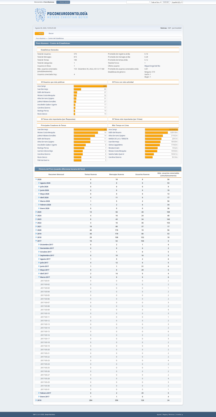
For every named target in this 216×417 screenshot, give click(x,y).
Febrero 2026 (45, 205)
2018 (39, 237)
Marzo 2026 (45, 201)
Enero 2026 (44, 208)
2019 (39, 234)
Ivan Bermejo (43, 89)
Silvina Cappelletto (116, 145)
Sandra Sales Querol (116, 154)
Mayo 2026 (44, 194)
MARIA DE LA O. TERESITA (118, 139)
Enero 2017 (44, 397)
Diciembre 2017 (46, 244)
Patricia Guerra (43, 160)
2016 (39, 400)
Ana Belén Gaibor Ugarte (47, 105)
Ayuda (159, 414)
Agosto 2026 (45, 183)
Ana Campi (42, 86)
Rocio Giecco (42, 114)
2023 (39, 219)
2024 (39, 215)
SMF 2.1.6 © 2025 (38, 414)
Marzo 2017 (45, 277)
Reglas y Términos (168, 414)
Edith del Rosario (44, 92)
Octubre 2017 (46, 252)
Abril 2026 (44, 197)
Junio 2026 (44, 190)
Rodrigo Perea (43, 111)
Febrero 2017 (45, 393)
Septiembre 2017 (47, 255)
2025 (39, 212)
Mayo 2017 (44, 270)
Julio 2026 (44, 187)
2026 (39, 179)
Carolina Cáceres (44, 108)
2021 (39, 226)
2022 (39, 223)
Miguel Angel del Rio (152, 66)
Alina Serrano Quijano (46, 98)
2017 (39, 241)
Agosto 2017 (45, 259)
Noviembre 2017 (47, 248)
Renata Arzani (114, 148)
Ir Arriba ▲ (179, 414)
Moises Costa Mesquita (46, 95)
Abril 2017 (44, 273)
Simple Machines (50, 414)
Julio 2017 (44, 263)
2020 (39, 230)
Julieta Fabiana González (47, 101)
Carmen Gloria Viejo (45, 151)
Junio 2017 (44, 266)
